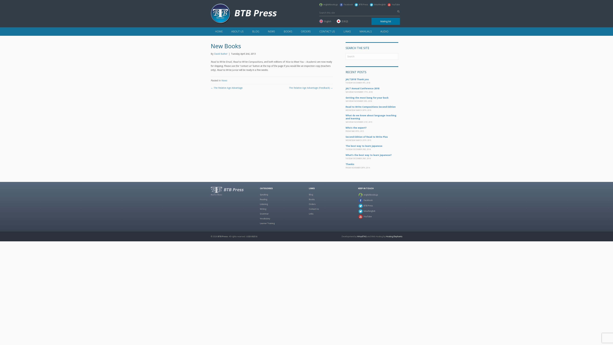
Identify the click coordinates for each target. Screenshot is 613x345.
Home (219, 31)
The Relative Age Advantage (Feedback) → (311, 87)
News (271, 31)
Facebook (348, 4)
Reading (263, 199)
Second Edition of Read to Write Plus (367, 136)
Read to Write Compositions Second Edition (371, 106)
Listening (264, 204)
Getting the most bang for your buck (367, 97)
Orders (306, 31)
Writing (263, 209)
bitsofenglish (379, 4)
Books (288, 31)
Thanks (350, 164)
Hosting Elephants (394, 236)
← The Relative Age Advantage (227, 87)
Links (347, 31)
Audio (384, 31)
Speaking (264, 194)
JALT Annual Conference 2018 (362, 88)
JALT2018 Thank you (357, 79)
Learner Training (267, 223)
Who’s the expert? (356, 127)
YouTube (395, 4)
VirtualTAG (362, 236)
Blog (255, 31)
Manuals (365, 31)
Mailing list (385, 21)
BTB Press (363, 4)
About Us (237, 31)
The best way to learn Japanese (364, 145)
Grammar (264, 213)
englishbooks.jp (330, 4)
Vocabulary (265, 218)
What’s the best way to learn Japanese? (369, 155)
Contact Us (327, 31)
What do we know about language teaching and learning (371, 117)
